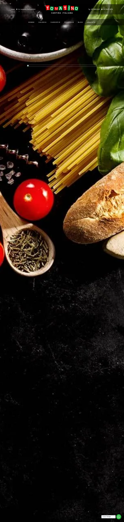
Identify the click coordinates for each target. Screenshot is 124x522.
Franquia (69, 22)
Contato (91, 22)
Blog (80, 22)
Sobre (31, 22)
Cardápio (55, 22)
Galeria (43, 22)
